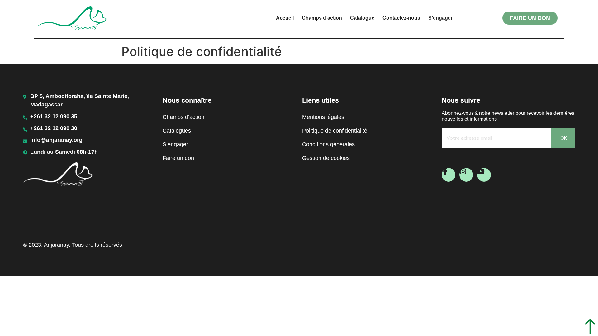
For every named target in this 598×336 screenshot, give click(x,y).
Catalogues (177, 131)
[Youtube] (484, 175)
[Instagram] (466, 175)
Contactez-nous (401, 18)
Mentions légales (323, 117)
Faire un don (178, 158)
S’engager (440, 18)
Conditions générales (328, 144)
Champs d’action (322, 18)
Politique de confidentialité (334, 131)
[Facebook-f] (448, 175)
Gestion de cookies (326, 158)
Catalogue (362, 18)
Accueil (285, 18)
